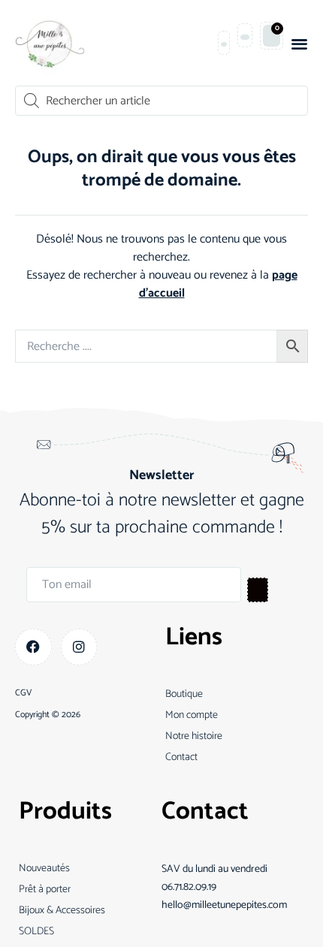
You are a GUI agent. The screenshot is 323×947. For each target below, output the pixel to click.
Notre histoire (193, 736)
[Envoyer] (257, 590)
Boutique (184, 694)
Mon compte (191, 715)
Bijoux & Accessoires (62, 910)
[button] (299, 43)
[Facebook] (33, 647)
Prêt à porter (45, 889)
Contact (181, 757)
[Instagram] (79, 647)
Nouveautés (44, 868)
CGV (23, 693)
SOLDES (36, 931)
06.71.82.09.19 (189, 887)
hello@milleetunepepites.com (224, 905)
